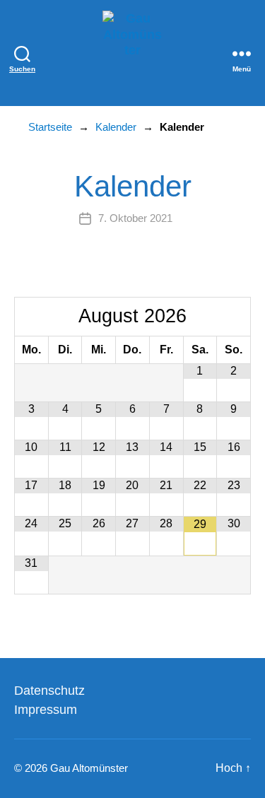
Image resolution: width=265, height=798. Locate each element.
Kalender (115, 127)
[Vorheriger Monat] (31, 317)
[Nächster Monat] (233, 317)
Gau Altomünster (89, 768)
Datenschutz (49, 690)
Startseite (50, 127)
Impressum (45, 710)
